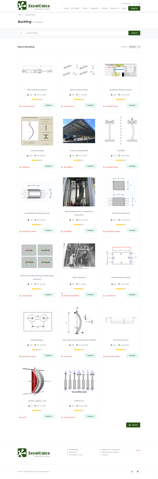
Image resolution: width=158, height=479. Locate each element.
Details (48, 105)
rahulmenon (69, 106)
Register (134, 8)
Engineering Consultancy (111, 450)
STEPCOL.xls (79, 401)
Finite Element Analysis (110, 452)
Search (134, 33)
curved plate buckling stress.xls (37, 213)
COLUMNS (121, 151)
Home (66, 8)
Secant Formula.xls (120, 340)
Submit (134, 425)
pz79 (24, 417)
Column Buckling (37, 151)
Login (124, 8)
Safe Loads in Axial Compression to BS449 (79, 340)
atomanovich (69, 417)
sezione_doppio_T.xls (37, 401)
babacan (26, 167)
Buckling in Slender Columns (121, 90)
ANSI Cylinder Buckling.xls (37, 90)
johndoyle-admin (29, 231)
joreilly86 (67, 231)
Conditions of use (75, 455)
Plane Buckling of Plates (120, 277)
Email (138, 450)
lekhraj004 (68, 167)
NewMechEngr (112, 106)
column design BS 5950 (79, 151)
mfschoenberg (28, 106)
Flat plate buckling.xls (121, 213)
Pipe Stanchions (79, 277)
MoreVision (73, 452)
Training (105, 455)
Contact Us (126, 3)
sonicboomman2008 (70, 295)
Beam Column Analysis (79, 90)
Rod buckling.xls (37, 340)
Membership (74, 450)
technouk (68, 356)
